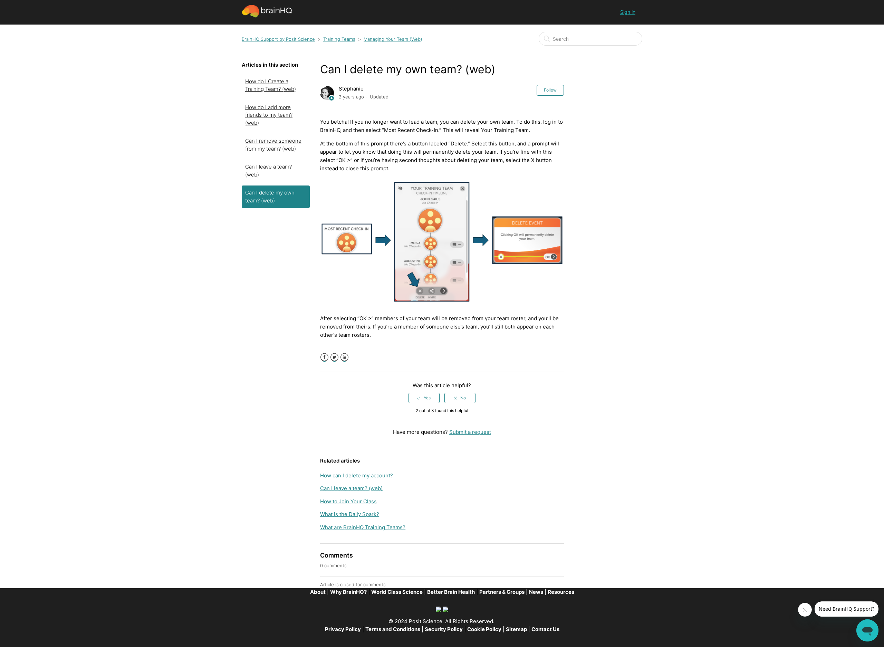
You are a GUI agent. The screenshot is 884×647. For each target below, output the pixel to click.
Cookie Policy (484, 629)
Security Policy (444, 629)
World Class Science (397, 592)
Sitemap (516, 629)
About (318, 592)
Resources (561, 592)
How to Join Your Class (348, 501)
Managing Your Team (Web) (393, 39)
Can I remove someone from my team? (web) (273, 144)
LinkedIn (344, 357)
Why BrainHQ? (348, 592)
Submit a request (470, 432)
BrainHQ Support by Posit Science (278, 39)
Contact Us (545, 629)
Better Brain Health (451, 592)
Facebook (324, 357)
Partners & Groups (502, 592)
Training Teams (339, 39)
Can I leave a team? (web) (268, 170)
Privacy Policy (343, 629)
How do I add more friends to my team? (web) (268, 115)
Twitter (334, 357)
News (536, 592)
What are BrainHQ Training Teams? (362, 527)
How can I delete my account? (356, 475)
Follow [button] (550, 90)
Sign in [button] (627, 12)
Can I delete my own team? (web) (270, 196)
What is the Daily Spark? (349, 514)
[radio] (424, 398)
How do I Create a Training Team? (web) (270, 85)
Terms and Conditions (392, 629)
